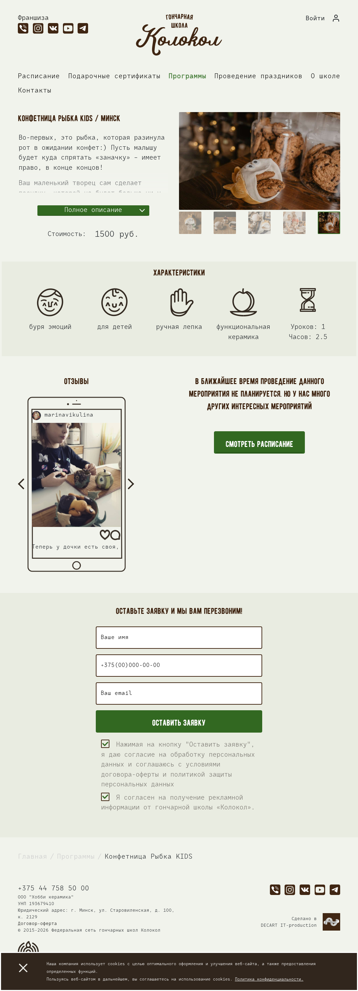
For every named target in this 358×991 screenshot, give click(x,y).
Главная (32, 856)
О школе (325, 76)
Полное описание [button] (93, 210)
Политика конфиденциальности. (269, 979)
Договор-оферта (37, 924)
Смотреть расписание (259, 442)
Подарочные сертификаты (114, 76)
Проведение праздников (258, 76)
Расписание (39, 76)
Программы (187, 76)
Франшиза (33, 18)
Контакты (34, 90)
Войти (315, 18)
